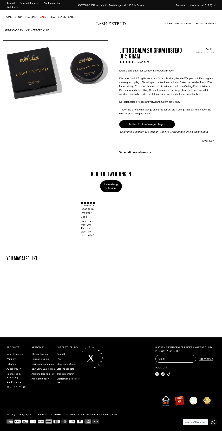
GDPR (57, 414)
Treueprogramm (65, 374)
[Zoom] (55, 71)
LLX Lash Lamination (43, 364)
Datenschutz (42, 414)
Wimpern (11, 359)
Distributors (13, 7)
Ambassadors (14, 30)
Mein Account (184, 23)
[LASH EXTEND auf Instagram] (157, 374)
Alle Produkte (14, 382)
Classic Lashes (40, 354)
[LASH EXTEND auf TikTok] (168, 374)
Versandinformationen (133, 152)
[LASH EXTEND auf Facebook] (163, 374)
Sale (43, 17)
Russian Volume (40, 359)
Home (8, 17)
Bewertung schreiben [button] (111, 186)
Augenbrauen (14, 368)
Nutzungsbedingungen (19, 414)
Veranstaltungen (29, 3)
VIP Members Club (38, 30)
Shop (18, 17)
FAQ (59, 359)
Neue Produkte (15, 354)
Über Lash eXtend (66, 364)
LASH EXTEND (82, 414)
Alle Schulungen (40, 378)
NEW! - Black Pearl (62, 17)
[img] (88, 202)
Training (31, 17)
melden (139, 131)
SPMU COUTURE (16, 387)
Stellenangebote (53, 3)
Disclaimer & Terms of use (68, 380)
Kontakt (11, 3)
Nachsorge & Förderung (13, 376)
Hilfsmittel (12, 364)
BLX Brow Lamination (43, 368)
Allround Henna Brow (43, 374)
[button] (126, 62)
